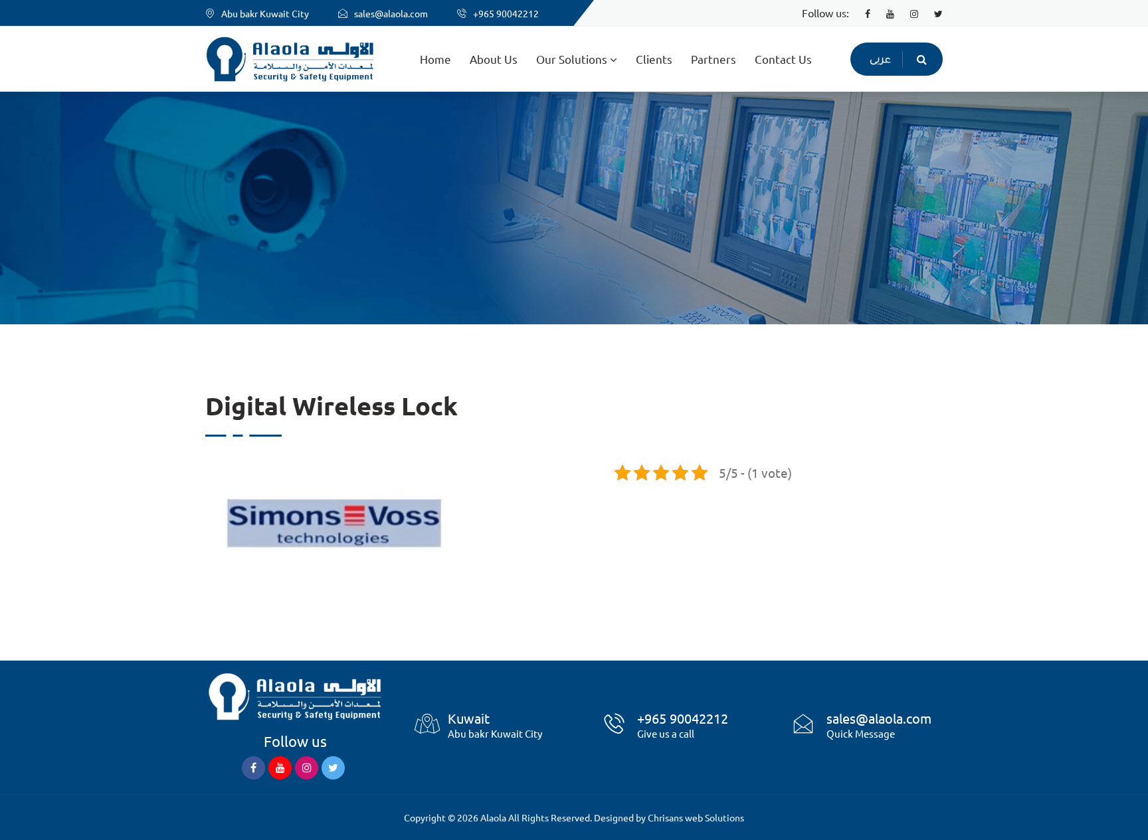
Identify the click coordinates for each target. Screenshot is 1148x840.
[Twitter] (932, 12)
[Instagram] (907, 12)
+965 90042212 (506, 13)
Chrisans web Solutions (696, 817)
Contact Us (783, 59)
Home (435, 59)
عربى (880, 60)
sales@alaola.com (391, 13)
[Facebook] (861, 12)
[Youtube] (883, 12)
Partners (713, 59)
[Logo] (295, 694)
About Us (494, 59)
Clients (654, 59)
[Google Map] (427, 731)
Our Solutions (573, 59)
